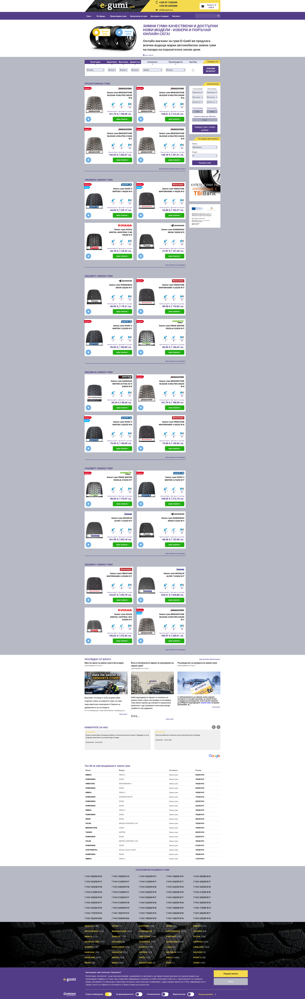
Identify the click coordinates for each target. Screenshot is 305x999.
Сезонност (152, 62)
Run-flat (193, 62)
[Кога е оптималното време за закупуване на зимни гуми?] (152, 683)
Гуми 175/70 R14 (93, 913)
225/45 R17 (199, 805)
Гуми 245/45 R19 (93, 897)
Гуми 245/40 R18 (174, 913)
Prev (214, 727)
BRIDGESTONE (91, 828)
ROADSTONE (145, 962)
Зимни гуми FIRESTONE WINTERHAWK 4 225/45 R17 (171, 286)
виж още (123, 714)
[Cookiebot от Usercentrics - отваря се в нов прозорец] (69, 994)
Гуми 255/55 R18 (174, 902)
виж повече (148, 55)
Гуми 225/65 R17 (202, 881)
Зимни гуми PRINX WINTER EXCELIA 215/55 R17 (119, 478)
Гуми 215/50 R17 (147, 881)
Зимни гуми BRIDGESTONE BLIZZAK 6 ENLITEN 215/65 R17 (119, 136)
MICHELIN (171, 952)
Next (218, 727)
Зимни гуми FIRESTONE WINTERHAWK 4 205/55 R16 (171, 423)
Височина (123, 62)
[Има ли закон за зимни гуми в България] (106, 683)
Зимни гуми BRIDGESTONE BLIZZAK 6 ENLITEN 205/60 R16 (171, 95)
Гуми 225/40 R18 (93, 886)
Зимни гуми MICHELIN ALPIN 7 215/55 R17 (121, 519)
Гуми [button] (88, 16)
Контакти (176, 16)
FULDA (88, 823)
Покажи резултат (211, 69)
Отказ (230, 982)
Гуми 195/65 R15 (120, 876)
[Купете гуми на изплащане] (205, 185)
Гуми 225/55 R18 (174, 886)
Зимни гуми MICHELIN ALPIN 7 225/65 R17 (173, 574)
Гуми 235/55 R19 (147, 892)
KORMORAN (90, 779)
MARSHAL (90, 952)
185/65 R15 (199, 810)
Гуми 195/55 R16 (147, 918)
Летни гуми (104, 32)
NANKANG (90, 957)
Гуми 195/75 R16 (174, 918)
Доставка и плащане (160, 16)
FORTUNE (171, 936)
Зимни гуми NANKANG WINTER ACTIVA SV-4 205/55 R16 (121, 384)
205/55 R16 (199, 775)
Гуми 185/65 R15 (174, 876)
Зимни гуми (128, 32)
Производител (176, 62)
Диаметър (135, 62)
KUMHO (143, 946)
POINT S (197, 957)
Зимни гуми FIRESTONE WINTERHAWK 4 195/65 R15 (171, 190)
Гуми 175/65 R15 (147, 913)
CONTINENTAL (91, 850)
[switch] (139, 994)
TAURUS (89, 832)
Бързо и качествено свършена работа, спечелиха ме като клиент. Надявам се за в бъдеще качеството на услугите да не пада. (117, 738)
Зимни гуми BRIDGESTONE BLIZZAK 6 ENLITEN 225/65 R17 (171, 617)
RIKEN (88, 819)
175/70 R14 (199, 858)
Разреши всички (231, 974)
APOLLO (89, 925)
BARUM (197, 925)
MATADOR (117, 952)
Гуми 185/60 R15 (174, 907)
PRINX (88, 962)
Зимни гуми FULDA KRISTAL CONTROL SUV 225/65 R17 (121, 617)
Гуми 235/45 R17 (93, 902)
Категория (95, 62)
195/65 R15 (199, 779)
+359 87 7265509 (168, 2)
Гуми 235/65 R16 (202, 918)
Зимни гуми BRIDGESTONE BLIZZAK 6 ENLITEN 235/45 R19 (171, 136)
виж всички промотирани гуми (172, 169)
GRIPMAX (198, 941)
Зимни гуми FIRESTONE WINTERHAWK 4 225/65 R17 (119, 574)
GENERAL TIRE (92, 941)
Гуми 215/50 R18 (120, 902)
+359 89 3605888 (168, 5)
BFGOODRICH (91, 931)
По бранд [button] (101, 16)
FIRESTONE (90, 783)
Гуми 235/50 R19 (120, 907)
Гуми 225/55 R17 (174, 881)
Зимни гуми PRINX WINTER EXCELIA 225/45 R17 (171, 327)
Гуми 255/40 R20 (120, 918)
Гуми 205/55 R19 (202, 902)
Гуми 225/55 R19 (93, 907)
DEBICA (89, 775)
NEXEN (115, 957)
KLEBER (89, 946)
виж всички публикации (209, 659)
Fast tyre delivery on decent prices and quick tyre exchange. (177, 737)
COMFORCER (145, 931)
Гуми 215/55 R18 (202, 892)
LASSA (169, 946)
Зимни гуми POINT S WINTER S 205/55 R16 (122, 423)
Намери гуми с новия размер (204, 128)
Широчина (112, 62)
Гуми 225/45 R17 (147, 876)
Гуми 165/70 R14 (120, 913)
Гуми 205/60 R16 (202, 876)
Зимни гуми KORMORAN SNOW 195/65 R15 (172, 230)
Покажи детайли (205, 994)
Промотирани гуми (118, 16)
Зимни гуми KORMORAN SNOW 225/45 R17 (120, 286)
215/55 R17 (199, 845)
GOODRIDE (144, 941)
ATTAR (115, 925)
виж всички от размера (175, 265)
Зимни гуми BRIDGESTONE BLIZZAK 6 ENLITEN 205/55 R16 (119, 95)
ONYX (142, 957)
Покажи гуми (204, 162)
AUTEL (169, 925)
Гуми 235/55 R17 (174, 897)
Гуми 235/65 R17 (147, 897)
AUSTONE (144, 925)
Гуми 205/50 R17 (202, 897)
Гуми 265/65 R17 (202, 913)
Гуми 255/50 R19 (174, 892)
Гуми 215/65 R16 (93, 892)
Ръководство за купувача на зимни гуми (197, 663)
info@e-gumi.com (166, 10)
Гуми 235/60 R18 (147, 907)
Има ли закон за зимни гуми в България (104, 663)
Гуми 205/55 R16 (93, 876)
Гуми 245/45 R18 (120, 886)
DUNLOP (116, 936)
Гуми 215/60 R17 (120, 892)
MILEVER (197, 952)
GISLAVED (117, 941)
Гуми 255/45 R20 (93, 918)
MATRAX (143, 952)
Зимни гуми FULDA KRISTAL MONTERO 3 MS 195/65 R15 (120, 232)
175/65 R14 (199, 797)
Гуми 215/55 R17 (120, 881)
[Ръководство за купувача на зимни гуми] (199, 683)
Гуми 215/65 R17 (120, 897)
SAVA (168, 962)
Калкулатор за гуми (138, 16)
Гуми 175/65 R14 (202, 907)
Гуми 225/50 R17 (93, 881)
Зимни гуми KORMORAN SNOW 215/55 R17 (172, 519)
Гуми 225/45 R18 (147, 886)
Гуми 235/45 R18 (147, 902)
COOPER (197, 931)
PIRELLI (170, 957)
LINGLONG (198, 946)
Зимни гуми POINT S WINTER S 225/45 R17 (122, 327)
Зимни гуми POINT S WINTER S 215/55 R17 (174, 478)
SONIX (196, 962)
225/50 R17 (199, 836)
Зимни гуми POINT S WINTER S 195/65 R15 (122, 190)
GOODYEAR (172, 941)
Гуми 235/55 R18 (202, 886)
